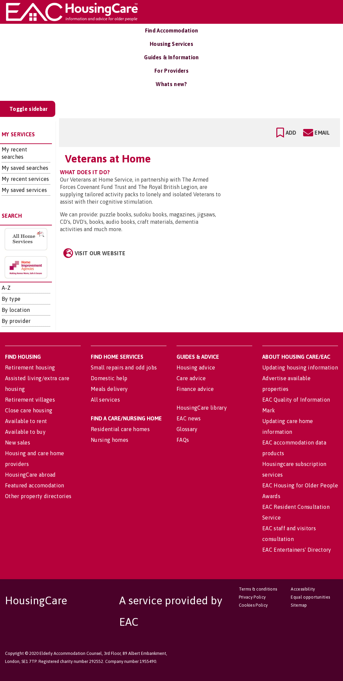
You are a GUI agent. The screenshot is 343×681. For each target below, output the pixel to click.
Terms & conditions (258, 589)
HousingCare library (202, 408)
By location (16, 310)
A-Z (6, 288)
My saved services (24, 190)
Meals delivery (109, 389)
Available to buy (25, 432)
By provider (16, 321)
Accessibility (303, 589)
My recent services (25, 179)
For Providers (171, 71)
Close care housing (29, 410)
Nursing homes (109, 440)
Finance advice (195, 389)
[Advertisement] (282, 179)
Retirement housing (30, 367)
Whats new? (171, 84)
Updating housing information (300, 367)
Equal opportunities (310, 597)
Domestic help (109, 378)
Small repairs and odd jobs (124, 367)
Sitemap (299, 605)
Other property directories (38, 496)
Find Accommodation (171, 30)
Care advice (191, 378)
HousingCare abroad (30, 475)
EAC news (189, 418)
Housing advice (196, 367)
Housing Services (171, 44)
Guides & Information (171, 57)
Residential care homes (120, 429)
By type (11, 299)
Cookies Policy (253, 605)
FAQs (183, 440)
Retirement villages (30, 400)
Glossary (187, 429)
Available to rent (26, 421)
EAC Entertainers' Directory (296, 550)
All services (105, 400)
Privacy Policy (252, 597)
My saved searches (25, 168)
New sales (17, 442)
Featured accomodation (34, 485)
